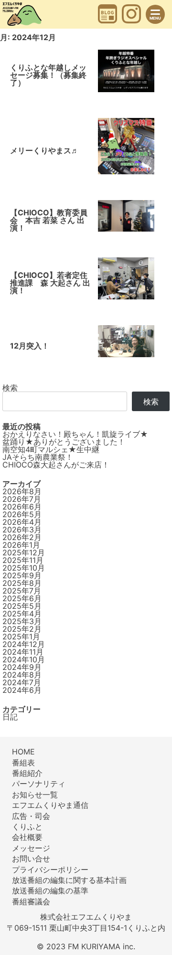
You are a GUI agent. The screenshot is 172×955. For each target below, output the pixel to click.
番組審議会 (31, 901)
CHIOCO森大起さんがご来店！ (55, 464)
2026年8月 (22, 491)
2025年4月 (22, 613)
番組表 (23, 762)
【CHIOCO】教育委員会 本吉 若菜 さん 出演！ (48, 220)
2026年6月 (22, 506)
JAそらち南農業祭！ (37, 457)
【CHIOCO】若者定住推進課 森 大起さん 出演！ (50, 282)
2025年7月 (21, 590)
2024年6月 (22, 690)
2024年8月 (22, 674)
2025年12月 (23, 552)
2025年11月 (22, 560)
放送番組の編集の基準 (50, 890)
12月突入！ (29, 345)
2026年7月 (21, 499)
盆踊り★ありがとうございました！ (63, 441)
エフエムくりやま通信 (50, 805)
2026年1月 (21, 545)
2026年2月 (22, 537)
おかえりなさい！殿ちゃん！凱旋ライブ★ (75, 434)
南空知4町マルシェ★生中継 (50, 449)
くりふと (27, 826)
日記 (10, 717)
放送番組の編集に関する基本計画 (69, 880)
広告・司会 (31, 816)
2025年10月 (23, 568)
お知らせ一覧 (35, 794)
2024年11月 (22, 652)
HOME (23, 751)
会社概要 (27, 837)
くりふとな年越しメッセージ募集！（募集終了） (48, 75)
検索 (10, 388)
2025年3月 (22, 621)
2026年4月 (22, 522)
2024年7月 (21, 682)
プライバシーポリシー (50, 869)
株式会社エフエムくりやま (86, 917)
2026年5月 (22, 514)
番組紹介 (27, 773)
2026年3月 (22, 529)
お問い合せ (31, 858)
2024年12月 (23, 644)
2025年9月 (22, 575)
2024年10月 (23, 659)
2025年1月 (21, 636)
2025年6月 (22, 598)
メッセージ (31, 848)
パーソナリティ (38, 783)
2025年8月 (22, 583)
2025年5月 (22, 606)
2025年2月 (22, 629)
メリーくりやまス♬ (44, 150)
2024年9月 (22, 667)
